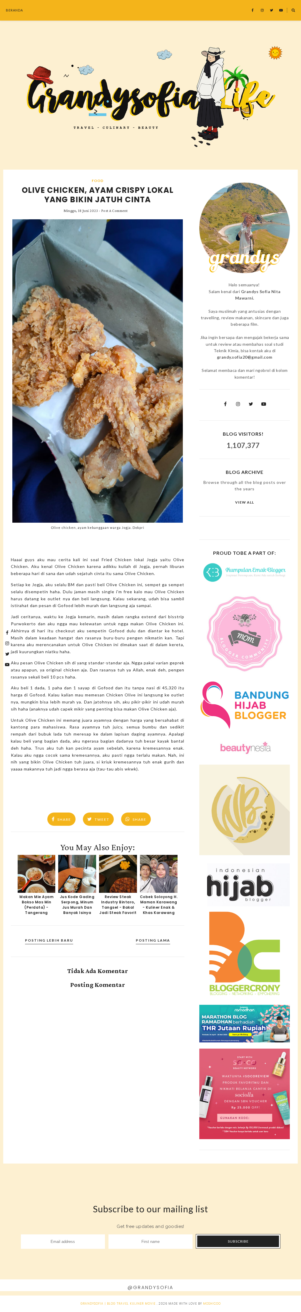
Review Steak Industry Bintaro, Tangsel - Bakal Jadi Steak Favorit (117, 904)
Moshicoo (212, 1303)
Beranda (14, 10)
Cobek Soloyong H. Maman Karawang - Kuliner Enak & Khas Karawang (159, 904)
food (97, 180)
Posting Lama (153, 940)
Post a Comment (114, 210)
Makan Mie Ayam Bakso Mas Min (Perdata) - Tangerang (36, 904)
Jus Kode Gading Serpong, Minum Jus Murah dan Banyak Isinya (77, 904)
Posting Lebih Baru (49, 940)
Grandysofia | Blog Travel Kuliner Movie (118, 1303)
